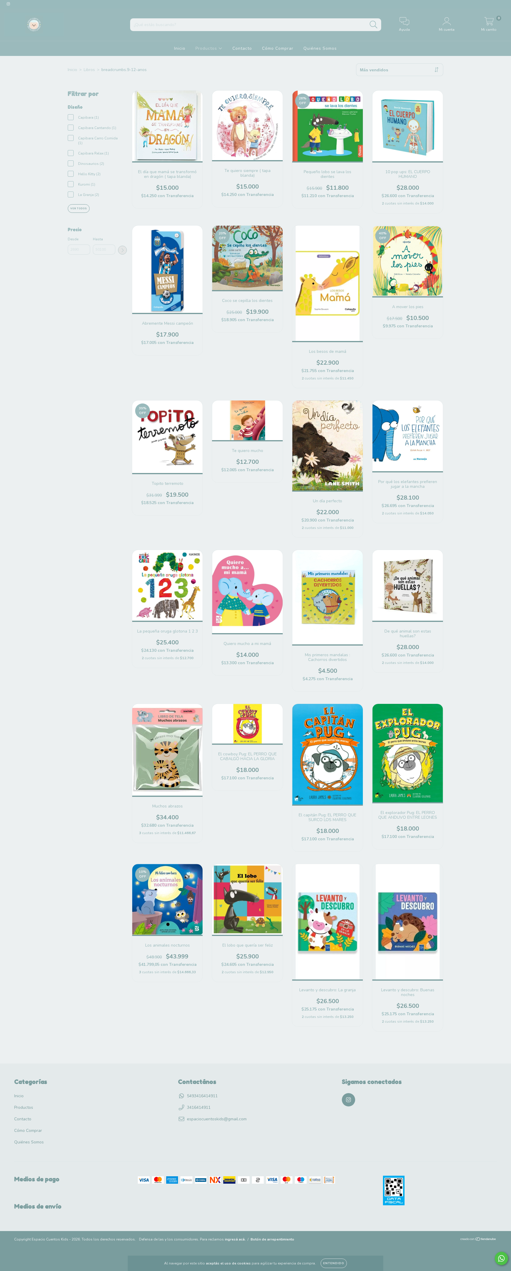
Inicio (179, 48)
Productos (207, 48)
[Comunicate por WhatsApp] (501, 1258)
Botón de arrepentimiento (272, 1239)
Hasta (98, 239)
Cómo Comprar (277, 48)
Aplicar (122, 250)
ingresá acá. (235, 1239)
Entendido (333, 1263)
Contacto (242, 48)
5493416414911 (202, 1096)
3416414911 (199, 1107)
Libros (89, 70)
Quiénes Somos (320, 48)
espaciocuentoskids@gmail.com (217, 1119)
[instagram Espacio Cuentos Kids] (8, 4)
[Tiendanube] (478, 1240)
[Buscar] (374, 25)
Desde (73, 239)
